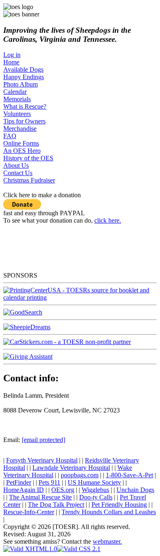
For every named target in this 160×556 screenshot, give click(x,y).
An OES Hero (22, 150)
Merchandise (20, 128)
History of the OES (28, 158)
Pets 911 (49, 482)
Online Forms (21, 143)
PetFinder (18, 482)
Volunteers (17, 113)
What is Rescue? (24, 106)
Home (11, 62)
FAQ (9, 135)
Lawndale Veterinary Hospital (71, 467)
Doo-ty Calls (95, 497)
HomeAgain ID (23, 489)
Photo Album (20, 84)
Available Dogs (23, 69)
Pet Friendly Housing (119, 504)
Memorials (17, 99)
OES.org (62, 489)
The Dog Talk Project (56, 504)
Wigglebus (95, 489)
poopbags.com (79, 475)
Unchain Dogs (135, 489)
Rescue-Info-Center (28, 511)
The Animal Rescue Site (40, 497)
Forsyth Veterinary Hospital (42, 460)
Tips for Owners (24, 121)
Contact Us (17, 172)
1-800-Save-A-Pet (129, 475)
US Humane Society (94, 482)
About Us (16, 165)
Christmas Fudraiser (29, 180)
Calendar (15, 91)
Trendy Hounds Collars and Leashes (109, 511)
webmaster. (107, 541)
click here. (107, 220)
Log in (12, 54)
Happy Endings (23, 76)
